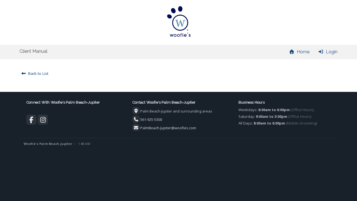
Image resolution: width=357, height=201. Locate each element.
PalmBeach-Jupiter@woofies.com (168, 127)
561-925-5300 (151, 119)
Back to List (37, 73)
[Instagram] (43, 120)
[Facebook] (31, 120)
